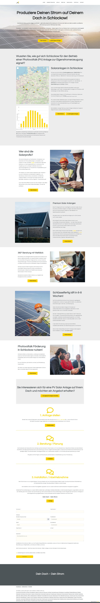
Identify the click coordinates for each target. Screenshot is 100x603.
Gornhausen (49, 595)
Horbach (28, 592)
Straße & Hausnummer (21, 516)
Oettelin (76, 594)
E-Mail (51, 528)
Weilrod (22, 595)
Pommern (18, 599)
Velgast (61, 597)
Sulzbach (35, 597)
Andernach (48, 594)
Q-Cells (74, 230)
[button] (27, 83)
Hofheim (49, 592)
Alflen (29, 595)
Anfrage (50, 500)
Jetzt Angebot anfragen (56, 40)
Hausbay (81, 599)
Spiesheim (51, 597)
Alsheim (25, 595)
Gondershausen (55, 592)
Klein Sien (18, 595)
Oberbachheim (56, 599)
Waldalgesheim (33, 595)
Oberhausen (45, 599)
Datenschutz (25, 586)
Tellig (25, 600)
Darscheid (43, 594)
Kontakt (82, 2)
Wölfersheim (28, 599)
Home (44, 2)
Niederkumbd (63, 599)
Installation (50, 458)
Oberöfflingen (24, 597)
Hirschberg (22, 594)
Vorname (18, 509)
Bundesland (53, 522)
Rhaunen (45, 592)
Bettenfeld (33, 599)
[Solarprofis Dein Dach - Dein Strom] (17, 2)
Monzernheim (39, 599)
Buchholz (65, 597)
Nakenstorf (59, 594)
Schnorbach (28, 594)
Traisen (28, 597)
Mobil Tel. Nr (18, 528)
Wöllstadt (39, 595)
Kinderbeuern (46, 597)
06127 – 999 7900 (61, 419)
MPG (98, 601)
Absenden (24, 556)
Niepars (37, 592)
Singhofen (23, 592)
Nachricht (18, 533)
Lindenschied (69, 599)
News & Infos (69, 2)
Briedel (79, 592)
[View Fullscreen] (18, 68)
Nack (39, 600)
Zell (17, 600)
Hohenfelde (44, 595)
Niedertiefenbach (73, 592)
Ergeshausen (54, 594)
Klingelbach (32, 592)
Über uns (63, 2)
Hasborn (33, 594)
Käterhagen (40, 597)
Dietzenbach (55, 595)
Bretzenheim (38, 594)
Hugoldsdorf (67, 592)
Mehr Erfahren (43, 40)
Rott (59, 595)
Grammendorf (65, 594)
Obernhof (18, 597)
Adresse (18, 514)
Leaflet (47, 103)
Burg (77, 595)
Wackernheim (72, 594)
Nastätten (80, 594)
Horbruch (41, 592)
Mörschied (79, 597)
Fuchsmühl (18, 592)
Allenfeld (62, 595)
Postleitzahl (52, 516)
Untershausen (72, 595)
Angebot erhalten (51, 2)
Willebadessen (70, 597)
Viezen (75, 597)
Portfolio (76, 2)
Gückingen (66, 595)
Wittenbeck (49, 600)
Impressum (18, 586)
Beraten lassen (50, 425)
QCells (57, 2)
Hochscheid (50, 599)
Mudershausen (34, 600)
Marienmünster (43, 600)
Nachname (52, 509)
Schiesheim (61, 592)
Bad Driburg (56, 597)
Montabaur (28, 600)
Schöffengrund (75, 599)
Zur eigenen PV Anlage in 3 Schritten (50, 395)
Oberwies (18, 594)
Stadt (17, 522)
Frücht (31, 597)
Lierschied (23, 599)
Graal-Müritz (81, 595)
